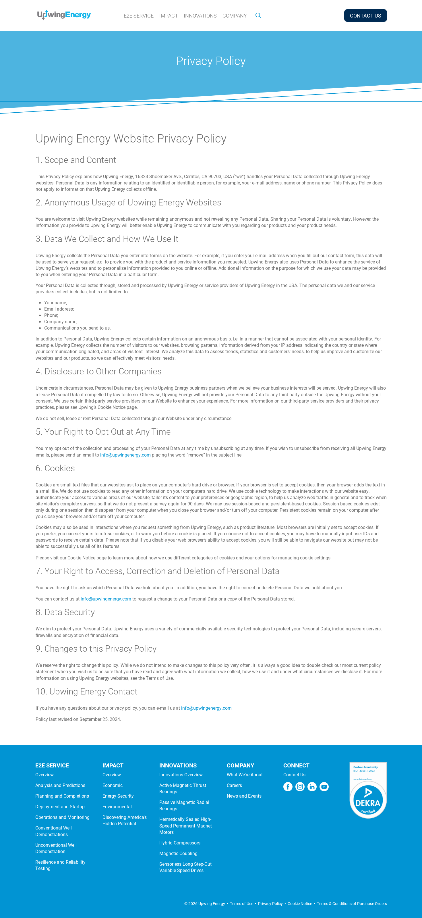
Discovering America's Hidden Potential (124, 820)
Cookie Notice (300, 903)
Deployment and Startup (60, 806)
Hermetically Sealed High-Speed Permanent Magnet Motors (185, 825)
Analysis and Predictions (60, 785)
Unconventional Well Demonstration (56, 848)
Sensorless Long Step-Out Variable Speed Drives (185, 867)
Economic (112, 785)
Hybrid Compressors (179, 843)
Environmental (117, 806)
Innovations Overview (181, 774)
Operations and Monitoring (62, 817)
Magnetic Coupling (178, 853)
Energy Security (118, 796)
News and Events (244, 796)
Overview (44, 774)
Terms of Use (241, 903)
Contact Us (294, 774)
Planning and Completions (62, 796)
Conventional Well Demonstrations (53, 831)
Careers (234, 785)
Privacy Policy (270, 903)
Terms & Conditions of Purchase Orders (352, 903)
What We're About (245, 774)
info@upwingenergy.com (125, 455)
